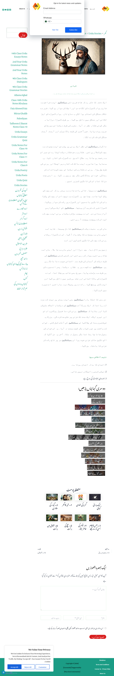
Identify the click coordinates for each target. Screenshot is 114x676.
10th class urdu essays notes (19, 54)
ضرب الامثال (21, 243)
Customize (42, 667)
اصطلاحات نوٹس (20, 223)
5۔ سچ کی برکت (68, 526)
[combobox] (48, 21)
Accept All (14, 667)
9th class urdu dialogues (20, 79)
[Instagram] (8, 10)
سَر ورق (92, 9)
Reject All (28, 667)
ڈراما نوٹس (23, 268)
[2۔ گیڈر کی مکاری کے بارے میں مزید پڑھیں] (52, 496)
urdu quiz (22, 179)
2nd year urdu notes (19, 71)
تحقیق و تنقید (22, 238)
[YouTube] (5, 10)
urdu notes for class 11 (19, 154)
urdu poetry (21, 169)
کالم (25, 273)
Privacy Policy (106, 669)
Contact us (98, 669)
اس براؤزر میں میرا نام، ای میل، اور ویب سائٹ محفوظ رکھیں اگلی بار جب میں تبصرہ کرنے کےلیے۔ (75, 628)
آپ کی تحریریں (21, 189)
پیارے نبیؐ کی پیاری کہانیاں (17, 263)
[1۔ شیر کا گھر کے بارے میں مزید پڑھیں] (66, 496)
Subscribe (73, 30)
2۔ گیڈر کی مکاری (54, 506)
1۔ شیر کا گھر (67, 504)
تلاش (23, 35)
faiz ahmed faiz (18, 108)
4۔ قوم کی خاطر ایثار (82, 526)
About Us (22, 9)
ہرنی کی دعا (82, 93)
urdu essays (21, 131)
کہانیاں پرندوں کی (20, 283)
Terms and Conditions (102, 664)
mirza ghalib (20, 113)
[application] (28, 8)
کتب (25, 278)
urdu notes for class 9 (19, 162)
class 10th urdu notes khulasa (19, 101)
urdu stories (20, 184)
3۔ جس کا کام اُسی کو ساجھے (95, 526)
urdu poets (21, 174)
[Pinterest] (3, 10)
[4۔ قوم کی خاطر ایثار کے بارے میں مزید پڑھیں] (80, 517)
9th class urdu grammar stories (18, 87)
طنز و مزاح (23, 248)
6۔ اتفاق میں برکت (52, 526)
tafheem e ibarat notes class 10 (18, 124)
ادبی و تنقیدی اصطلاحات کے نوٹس (18, 201)
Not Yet (55, 30)
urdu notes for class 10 (19, 146)
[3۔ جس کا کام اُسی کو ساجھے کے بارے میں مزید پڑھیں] (95, 517)
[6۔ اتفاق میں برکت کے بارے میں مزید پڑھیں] (52, 517)
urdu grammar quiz (19, 137)
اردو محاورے (22, 208)
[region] (28, 659)
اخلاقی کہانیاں (22, 194)
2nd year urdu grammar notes (19, 62)
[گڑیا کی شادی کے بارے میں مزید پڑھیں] (80, 496)
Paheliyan (22, 118)
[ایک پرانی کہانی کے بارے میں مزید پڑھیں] (95, 496)
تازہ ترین (24, 233)
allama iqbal (20, 94)
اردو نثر (24, 213)
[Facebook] (10, 10)
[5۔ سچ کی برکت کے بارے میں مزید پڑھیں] (66, 517)
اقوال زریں (22, 228)
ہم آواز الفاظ (22, 288)
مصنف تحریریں (21, 253)
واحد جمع (24, 258)
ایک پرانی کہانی (97, 506)
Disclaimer (102, 660)
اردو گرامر (23, 218)
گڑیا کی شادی (81, 504)
